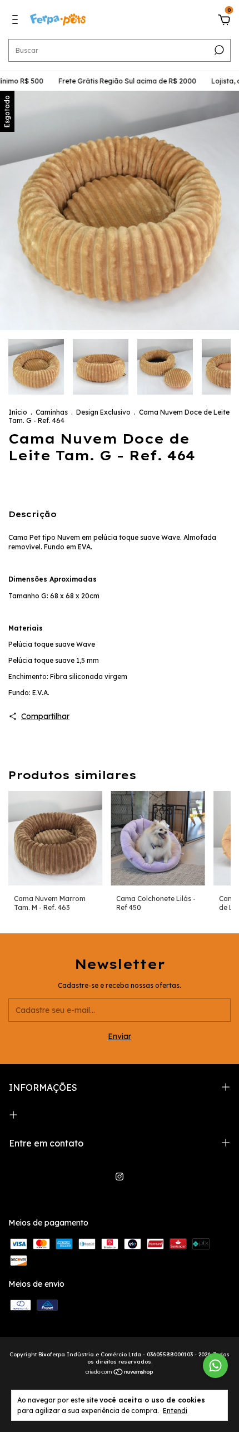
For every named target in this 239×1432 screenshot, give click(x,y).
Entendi (175, 1410)
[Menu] (17, 21)
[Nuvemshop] (120, 1373)
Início (17, 412)
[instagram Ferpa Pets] (119, 1176)
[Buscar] (218, 50)
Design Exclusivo (103, 412)
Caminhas (52, 412)
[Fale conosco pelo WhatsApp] (215, 1365)
